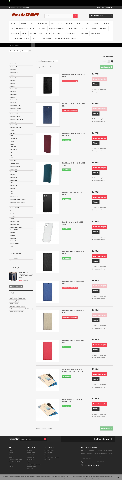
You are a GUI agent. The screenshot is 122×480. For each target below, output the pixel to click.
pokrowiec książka (25, 301)
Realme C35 (13, 185)
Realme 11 (13, 122)
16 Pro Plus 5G (14, 163)
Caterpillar (56, 23)
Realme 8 (13, 86)
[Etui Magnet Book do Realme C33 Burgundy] (47, 144)
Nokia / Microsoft (57, 28)
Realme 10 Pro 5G (15, 116)
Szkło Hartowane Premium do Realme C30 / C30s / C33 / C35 (72, 371)
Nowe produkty (31, 452)
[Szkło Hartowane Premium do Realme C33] (47, 410)
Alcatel (14, 23)
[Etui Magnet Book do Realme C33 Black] (47, 85)
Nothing (73, 28)
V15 (11, 246)
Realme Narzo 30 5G (16, 227)
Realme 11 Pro (14, 125)
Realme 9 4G (13, 97)
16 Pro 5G (13, 160)
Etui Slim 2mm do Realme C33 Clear (72, 223)
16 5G (12, 158)
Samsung (15, 33)
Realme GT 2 (14, 205)
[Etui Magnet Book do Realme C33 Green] (47, 173)
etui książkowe (28, 309)
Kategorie (11, 457)
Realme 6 (13, 69)
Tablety (35, 38)
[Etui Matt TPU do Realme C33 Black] (47, 203)
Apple (23, 23)
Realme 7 (13, 77)
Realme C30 (13, 177)
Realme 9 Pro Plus (15, 108)
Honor (79, 23)
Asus (32, 23)
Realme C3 (13, 174)
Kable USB (83, 33)
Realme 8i (13, 91)
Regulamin (15, 258)
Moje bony (47, 459)
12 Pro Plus (13, 138)
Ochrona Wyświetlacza (65, 38)
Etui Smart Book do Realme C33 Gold (73, 312)
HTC (87, 23)
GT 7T (12, 213)
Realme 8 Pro (14, 94)
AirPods (56, 33)
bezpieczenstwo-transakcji (19, 260)
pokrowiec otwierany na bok (17, 306)
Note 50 (12, 232)
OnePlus (84, 28)
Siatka (108, 62)
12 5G (12, 130)
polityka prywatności (32, 466)
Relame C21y (14, 169)
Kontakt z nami (100, 7)
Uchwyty (47, 38)
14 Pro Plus (13, 149)
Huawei (96, 23)
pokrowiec (22, 298)
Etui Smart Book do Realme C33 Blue (73, 282)
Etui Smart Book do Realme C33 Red (73, 341)
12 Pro (12, 136)
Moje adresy (47, 454)
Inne (10, 464)
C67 (11, 194)
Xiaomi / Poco (36, 33)
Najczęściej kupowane (33, 454)
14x (11, 155)
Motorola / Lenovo (25, 28)
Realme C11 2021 (15, 166)
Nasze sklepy (30, 457)
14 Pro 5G (13, 147)
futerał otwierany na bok (16, 311)
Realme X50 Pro (14, 243)
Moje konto (48, 447)
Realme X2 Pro (14, 241)
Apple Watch (69, 33)
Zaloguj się (109, 7)
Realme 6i (13, 75)
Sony (24, 33)
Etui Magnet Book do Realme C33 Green (73, 164)
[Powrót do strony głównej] (10, 51)
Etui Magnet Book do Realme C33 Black (73, 75)
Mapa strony (30, 468)
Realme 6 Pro (14, 72)
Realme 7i (13, 80)
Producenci (12, 454)
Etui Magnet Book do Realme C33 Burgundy (73, 134)
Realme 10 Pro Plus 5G (16, 119)
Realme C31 (13, 180)
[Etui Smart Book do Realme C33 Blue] (47, 292)
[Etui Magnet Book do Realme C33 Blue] (47, 114)
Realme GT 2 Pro (15, 207)
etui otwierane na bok (16, 309)
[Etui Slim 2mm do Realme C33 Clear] (47, 232)
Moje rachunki (48, 452)
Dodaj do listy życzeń (100, 89)
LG (12, 28)
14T (11, 152)
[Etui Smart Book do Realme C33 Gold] (47, 321)
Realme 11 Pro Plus (15, 127)
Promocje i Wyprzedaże (15, 459)
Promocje (15, 267)
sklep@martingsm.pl (93, 465)
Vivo (48, 33)
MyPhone (41, 28)
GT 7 (11, 210)
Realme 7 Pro (14, 83)
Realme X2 (13, 238)
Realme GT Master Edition (17, 202)
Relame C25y (14, 172)
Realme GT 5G (14, 196)
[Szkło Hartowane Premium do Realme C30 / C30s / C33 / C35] (47, 380)
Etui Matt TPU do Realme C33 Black (72, 193)
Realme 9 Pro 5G (15, 105)
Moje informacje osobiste (51, 457)
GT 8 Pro (12, 219)
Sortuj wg (38, 61)
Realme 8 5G (13, 89)
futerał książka (14, 301)
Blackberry (43, 23)
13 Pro (12, 141)
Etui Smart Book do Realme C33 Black (73, 252)
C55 (11, 191)
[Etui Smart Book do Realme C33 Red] (47, 351)
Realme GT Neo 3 (15, 224)
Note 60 (12, 235)
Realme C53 (13, 188)
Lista (112, 62)
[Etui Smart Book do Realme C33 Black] (47, 262)
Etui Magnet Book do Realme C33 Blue (73, 105)
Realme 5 (13, 64)
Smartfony (11, 450)
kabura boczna (14, 303)
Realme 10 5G (14, 113)
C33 (11, 183)
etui (11, 298)
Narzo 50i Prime (14, 230)
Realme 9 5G (13, 100)
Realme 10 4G (14, 111)
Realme (103, 28)
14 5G (12, 144)
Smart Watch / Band (20, 38)
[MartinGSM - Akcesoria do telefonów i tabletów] (25, 14)
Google (69, 23)
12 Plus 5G (13, 133)
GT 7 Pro (12, 216)
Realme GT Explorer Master (18, 199)
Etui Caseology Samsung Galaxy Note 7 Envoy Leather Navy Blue (26, 275)
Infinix (106, 23)
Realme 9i (13, 102)
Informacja (16, 253)
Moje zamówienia (49, 450)
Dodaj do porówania (99, 92)
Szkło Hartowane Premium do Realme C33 (72, 400)
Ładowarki (96, 33)
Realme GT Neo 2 (15, 221)
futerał (15, 298)
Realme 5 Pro (14, 66)
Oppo (94, 28)
